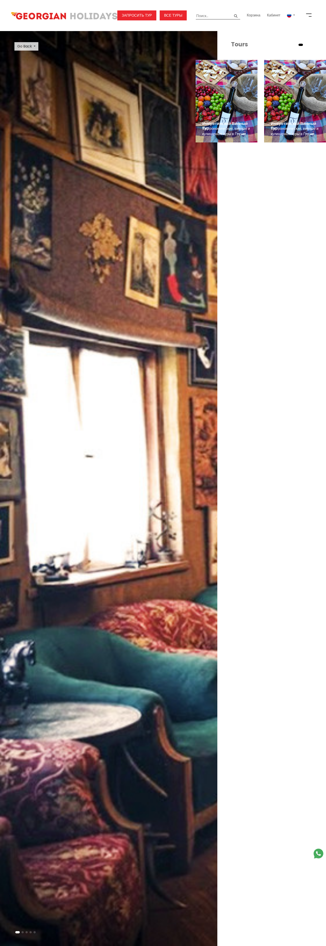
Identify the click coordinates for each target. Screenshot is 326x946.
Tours (239, 44)
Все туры (173, 15)
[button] (291, 15)
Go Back (24, 46)
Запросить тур (137, 15)
